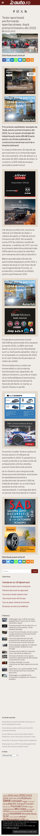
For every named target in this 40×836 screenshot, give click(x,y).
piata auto (11, 811)
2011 (16, 795)
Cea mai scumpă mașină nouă (14, 594)
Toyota (15, 817)
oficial (6, 811)
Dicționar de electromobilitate (15, 606)
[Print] (28, 60)
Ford (9, 807)
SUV (6, 816)
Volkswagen (11, 819)
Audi (24, 798)
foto (25, 806)
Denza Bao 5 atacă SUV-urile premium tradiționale (19, 740)
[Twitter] (8, 60)
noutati (32, 809)
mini (28, 809)
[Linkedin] (12, 60)
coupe (24, 801)
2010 (10, 795)
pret (21, 811)
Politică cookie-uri (12, 828)
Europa (20, 804)
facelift (30, 804)
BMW (7, 801)
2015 (11, 798)
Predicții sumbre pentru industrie (16, 586)
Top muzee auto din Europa (14, 598)
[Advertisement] (20, 697)
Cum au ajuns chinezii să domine (15, 602)
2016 (15, 798)
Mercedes (20, 808)
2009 (5, 796)
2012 (22, 795)
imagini (30, 807)
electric (12, 803)
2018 (19, 798)
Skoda (33, 814)
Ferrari (5, 807)
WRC (27, 820)
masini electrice (8, 809)
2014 (5, 798)
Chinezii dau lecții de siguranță (15, 590)
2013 (29, 795)
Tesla (11, 817)
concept (16, 801)
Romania (26, 813)
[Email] (24, 60)
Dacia (5, 804)
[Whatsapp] (16, 60)
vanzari (22, 816)
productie (27, 811)
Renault (6, 814)
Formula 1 (17, 806)
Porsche (17, 811)
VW (22, 819)
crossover (30, 801)
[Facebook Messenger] (20, 60)
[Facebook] (4, 60)
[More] (32, 60)
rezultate (15, 813)
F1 (25, 803)
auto (29, 798)
